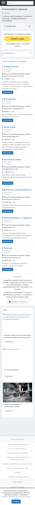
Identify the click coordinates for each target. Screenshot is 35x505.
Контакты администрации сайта (17, 468)
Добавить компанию (18, 302)
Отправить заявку (17, 39)
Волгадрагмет (10, 99)
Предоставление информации (17, 444)
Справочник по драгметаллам (18, 477)
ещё (13, 79)
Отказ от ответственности (17, 449)
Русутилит (8, 248)
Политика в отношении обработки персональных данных (17, 458)
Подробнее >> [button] (9, 342)
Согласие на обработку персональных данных (17, 464)
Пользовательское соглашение (17, 453)
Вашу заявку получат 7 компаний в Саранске (18, 45)
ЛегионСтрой (9, 127)
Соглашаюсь (16, 501)
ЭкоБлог (17, 472)
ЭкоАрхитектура (11, 66)
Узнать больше (7, 92)
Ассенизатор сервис (12, 159)
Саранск (7, 13)
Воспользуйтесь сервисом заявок (17, 34)
